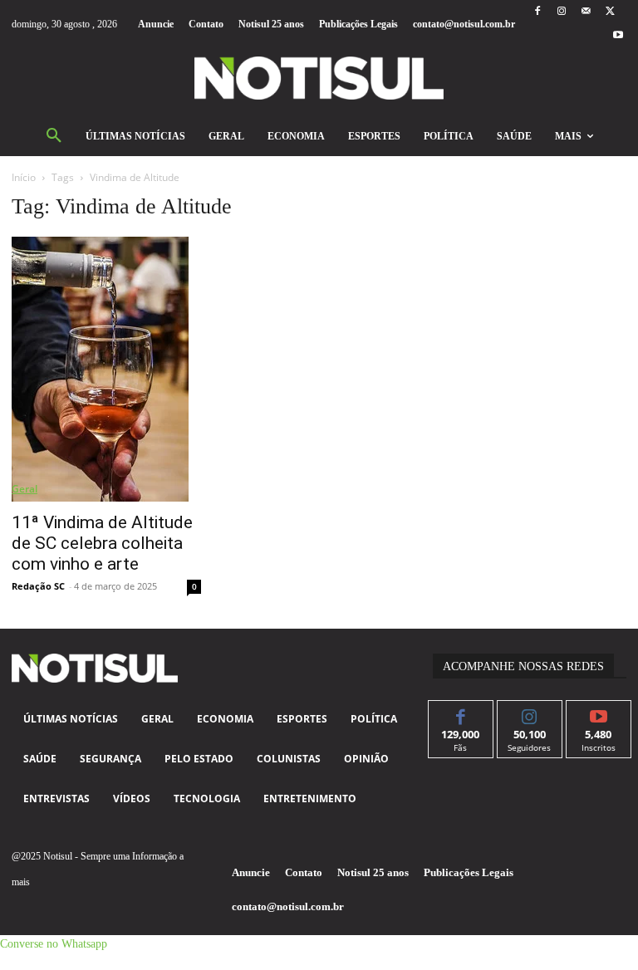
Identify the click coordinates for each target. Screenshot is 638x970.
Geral (24, 489)
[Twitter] (610, 12)
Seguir (529, 713)
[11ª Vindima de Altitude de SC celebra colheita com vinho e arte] (106, 369)
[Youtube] (618, 36)
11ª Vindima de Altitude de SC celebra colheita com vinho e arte (102, 543)
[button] (54, 136)
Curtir (460, 713)
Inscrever (598, 713)
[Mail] (586, 12)
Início (24, 177)
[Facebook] (537, 12)
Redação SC (38, 586)
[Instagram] (561, 12)
